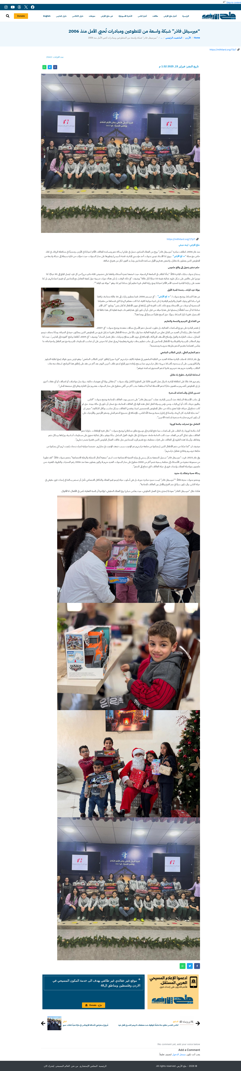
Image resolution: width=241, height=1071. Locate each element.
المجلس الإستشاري (88, 1066)
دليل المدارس (61, 16)
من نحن (74, 1066)
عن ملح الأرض (107, 16)
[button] (93, 983)
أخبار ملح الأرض (170, 16)
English (46, 16)
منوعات (92, 16)
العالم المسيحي (62, 1066)
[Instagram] (6, 7)
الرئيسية (185, 16)
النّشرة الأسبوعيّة (125, 16)
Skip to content (233, 2)
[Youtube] (12, 7)
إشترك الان (49, 1066)
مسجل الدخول (179, 1054)
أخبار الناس (142, 16)
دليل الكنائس (77, 16)
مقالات (155, 16)
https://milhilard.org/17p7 (223, 49)
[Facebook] (32, 7)
